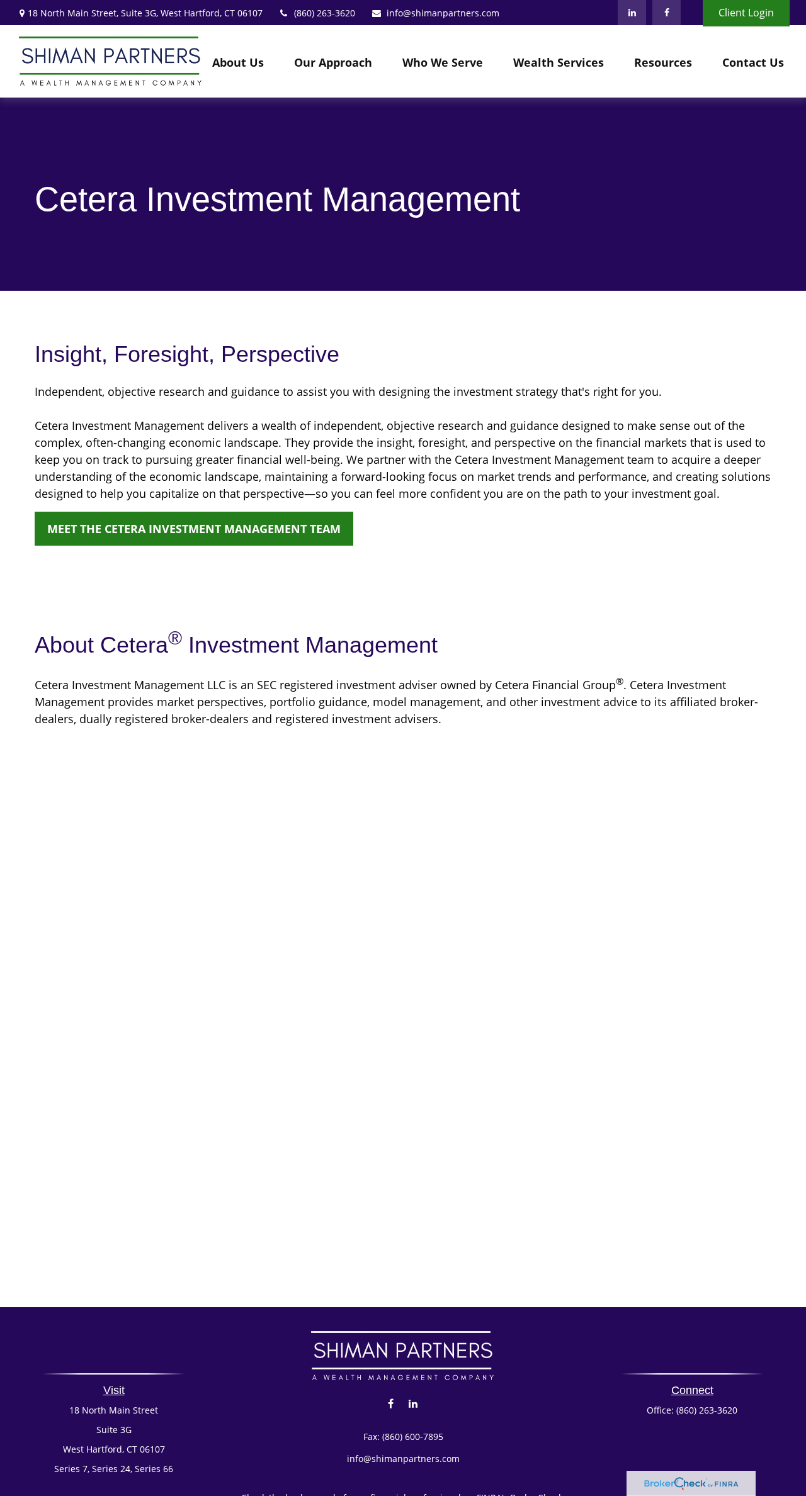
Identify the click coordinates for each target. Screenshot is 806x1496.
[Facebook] (666, 12)
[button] (238, 62)
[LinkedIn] (632, 12)
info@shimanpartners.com (443, 13)
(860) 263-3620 (324, 13)
